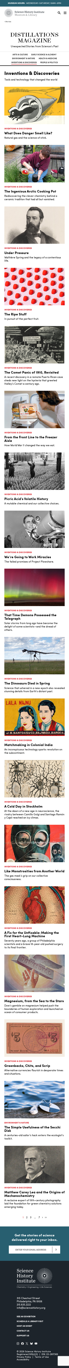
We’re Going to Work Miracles (27, 556)
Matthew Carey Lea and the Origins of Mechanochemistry (34, 1194)
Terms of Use (42, 1357)
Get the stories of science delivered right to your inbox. (34, 1237)
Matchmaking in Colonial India (28, 744)
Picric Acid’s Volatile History (26, 498)
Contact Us (23, 1330)
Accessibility (23, 1360)
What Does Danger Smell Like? (28, 133)
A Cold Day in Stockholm (23, 806)
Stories (8, 22)
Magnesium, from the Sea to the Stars (34, 1000)
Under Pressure (16, 252)
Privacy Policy (24, 1357)
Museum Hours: (16, 3)
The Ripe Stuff (15, 314)
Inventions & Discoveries (24, 62)
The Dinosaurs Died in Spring (27, 683)
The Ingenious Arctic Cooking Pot (30, 191)
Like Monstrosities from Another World (34, 871)
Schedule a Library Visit (30, 1321)
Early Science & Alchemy (43, 54)
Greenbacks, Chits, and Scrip (27, 1065)
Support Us (23, 1335)
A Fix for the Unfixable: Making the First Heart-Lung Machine (31, 934)
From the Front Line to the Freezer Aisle (30, 439)
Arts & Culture (20, 54)
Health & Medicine (48, 58)
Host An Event (24, 1326)
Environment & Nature (23, 58)
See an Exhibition (26, 1316)
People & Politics (49, 62)
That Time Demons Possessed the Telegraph (30, 616)
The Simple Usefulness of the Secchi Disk (32, 1129)
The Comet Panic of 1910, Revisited (31, 372)
